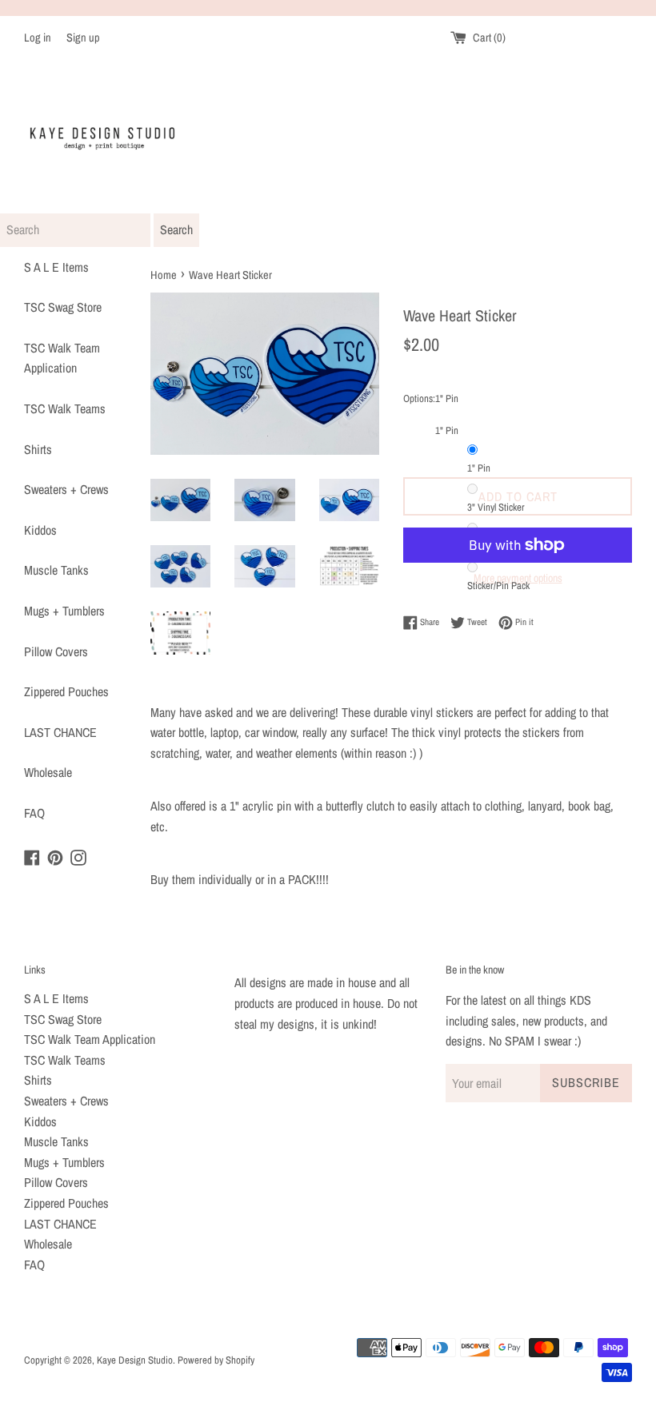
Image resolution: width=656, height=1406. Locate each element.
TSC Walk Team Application (62, 358)
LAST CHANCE (60, 732)
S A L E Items (56, 267)
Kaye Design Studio (135, 1360)
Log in (37, 37)
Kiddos (40, 530)
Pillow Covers (56, 651)
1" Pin (478, 468)
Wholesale (48, 772)
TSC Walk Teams (65, 408)
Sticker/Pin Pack (498, 585)
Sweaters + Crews (66, 489)
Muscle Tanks (56, 570)
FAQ (34, 813)
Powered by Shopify (216, 1360)
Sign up (83, 37)
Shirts (38, 449)
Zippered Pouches (66, 691)
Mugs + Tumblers (64, 610)
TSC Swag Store (63, 307)
